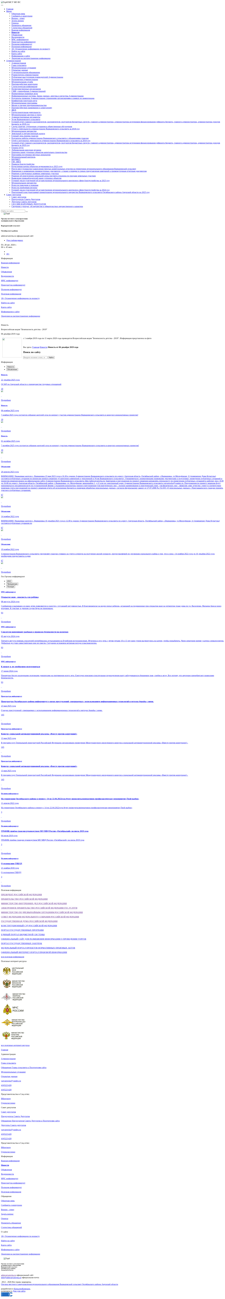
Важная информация (20, 30)
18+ (8, 254)
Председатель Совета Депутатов (25, 199)
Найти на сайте (18, 51)
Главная (9, 9)
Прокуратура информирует (23, 42)
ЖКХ (13, 110)
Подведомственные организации (26, 89)
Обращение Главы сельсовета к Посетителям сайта (23, 1067)
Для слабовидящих (14, 240)
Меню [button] (9, 11)
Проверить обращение (21, 25)
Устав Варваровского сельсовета (25, 119)
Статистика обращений (21, 28)
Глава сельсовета (18, 65)
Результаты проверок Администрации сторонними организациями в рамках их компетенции (52, 98)
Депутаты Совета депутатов (23, 202)
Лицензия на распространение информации (31, 58)
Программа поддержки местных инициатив (31, 155)
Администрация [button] (13, 61)
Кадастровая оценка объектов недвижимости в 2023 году (37, 166)
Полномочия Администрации (24, 79)
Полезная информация (21, 46)
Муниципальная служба (22, 82)
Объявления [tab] (12, 369)
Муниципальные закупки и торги (26, 115)
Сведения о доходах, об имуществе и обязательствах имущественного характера (47, 206)
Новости (43, 347)
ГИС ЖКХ (16, 162)
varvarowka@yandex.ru (11, 1081)
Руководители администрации (25, 75)
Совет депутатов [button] (13, 195)
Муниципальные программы (24, 103)
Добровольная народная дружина (26, 150)
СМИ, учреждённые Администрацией (28, 91)
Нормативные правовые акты (24, 93)
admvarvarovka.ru (8, 1275)
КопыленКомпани (22, 1289)
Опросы (15, 23)
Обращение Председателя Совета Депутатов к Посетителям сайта (30, 1121)
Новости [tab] (10, 367)
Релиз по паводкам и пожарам (24, 185)
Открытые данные (19, 70)
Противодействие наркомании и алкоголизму (31, 108)
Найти (51, 357)
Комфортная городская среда (24, 101)
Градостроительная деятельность (25, 112)
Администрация (18, 63)
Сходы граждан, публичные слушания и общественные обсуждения (41, 126)
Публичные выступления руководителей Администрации (37, 77)
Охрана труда (17, 148)
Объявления (16, 35)
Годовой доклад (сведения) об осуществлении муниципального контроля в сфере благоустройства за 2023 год (60, 180)
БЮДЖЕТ (15, 159)
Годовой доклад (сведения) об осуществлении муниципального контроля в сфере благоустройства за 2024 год (60, 190)
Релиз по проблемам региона (24, 187)
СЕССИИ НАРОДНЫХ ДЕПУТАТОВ (28, 204)
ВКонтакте (6, 1098)
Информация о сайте (20, 56)
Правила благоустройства (22, 164)
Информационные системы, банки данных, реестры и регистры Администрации (47, 96)
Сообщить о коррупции (21, 16)
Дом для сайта (19, 1291)
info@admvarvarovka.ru (11, 1277)
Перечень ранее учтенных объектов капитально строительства (39, 152)
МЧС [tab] (9, 581)
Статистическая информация (24, 86)
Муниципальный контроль (23, 157)
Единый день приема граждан (24, 136)
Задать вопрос (17, 21)
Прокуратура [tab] (12, 584)
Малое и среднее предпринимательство (29, 105)
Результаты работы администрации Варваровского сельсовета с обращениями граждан (50, 138)
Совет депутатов (18, 197)
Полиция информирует (21, 44)
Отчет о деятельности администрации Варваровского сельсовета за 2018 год (45, 129)
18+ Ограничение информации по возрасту (30, 49)
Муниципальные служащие (23, 68)
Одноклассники (8, 1103)
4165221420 (6, 1085)
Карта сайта (16, 53)
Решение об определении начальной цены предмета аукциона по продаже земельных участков (53, 176)
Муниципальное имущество (24, 131)
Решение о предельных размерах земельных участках (35, 173)
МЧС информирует (20, 39)
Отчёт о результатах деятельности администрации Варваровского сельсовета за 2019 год (50, 140)
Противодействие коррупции (24, 84)
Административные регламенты (25, 117)
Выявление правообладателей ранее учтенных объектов (36, 178)
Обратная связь (18, 14)
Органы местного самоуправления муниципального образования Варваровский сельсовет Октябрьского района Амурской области (59, 1284)
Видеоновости (17, 37)
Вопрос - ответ (18, 18)
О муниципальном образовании (25, 72)
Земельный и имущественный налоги (28, 133)
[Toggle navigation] (2, 5)
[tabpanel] (112, 418)
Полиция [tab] (10, 587)
